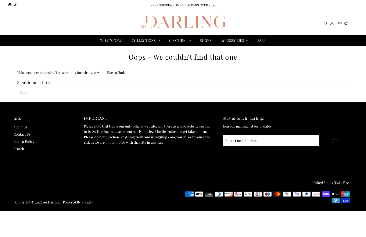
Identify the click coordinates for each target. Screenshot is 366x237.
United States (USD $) (329, 182)
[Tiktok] (15, 5)
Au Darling (51, 202)
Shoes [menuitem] (205, 40)
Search (19, 148)
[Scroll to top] (357, 228)
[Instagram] (9, 5)
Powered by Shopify (78, 202)
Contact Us (22, 134)
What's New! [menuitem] (111, 40)
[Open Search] (325, 23)
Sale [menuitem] (261, 40)
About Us (20, 127)
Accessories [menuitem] (233, 40)
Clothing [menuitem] (178, 40)
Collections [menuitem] (144, 40)
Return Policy (24, 141)
